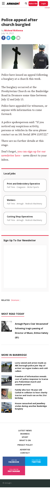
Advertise (25, 450)
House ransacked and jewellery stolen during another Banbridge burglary (31, 406)
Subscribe (33, 3)
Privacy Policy (25, 445)
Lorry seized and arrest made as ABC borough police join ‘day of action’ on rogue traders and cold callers (31, 367)
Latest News (25, 431)
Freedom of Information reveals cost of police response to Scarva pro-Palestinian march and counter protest (31, 380)
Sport (25, 437)
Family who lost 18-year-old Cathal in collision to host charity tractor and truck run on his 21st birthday (31, 394)
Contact (25, 453)
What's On (25, 440)
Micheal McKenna (13, 30)
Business (25, 434)
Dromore (15, 300)
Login (43, 3)
